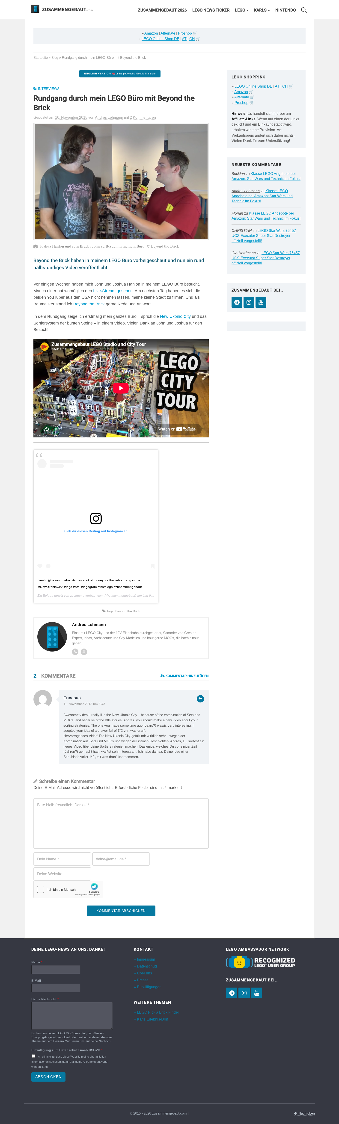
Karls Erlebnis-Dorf (152, 1019)
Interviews (48, 89)
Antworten (200, 698)
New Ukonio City (175, 316)
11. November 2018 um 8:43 (84, 704)
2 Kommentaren (143, 117)
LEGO (240, 10)
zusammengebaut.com (87, 595)
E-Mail (36, 980)
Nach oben (306, 1113)
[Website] (75, 652)
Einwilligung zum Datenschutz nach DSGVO (66, 1050)
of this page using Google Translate (119, 73)
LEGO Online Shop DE (160, 39)
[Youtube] (84, 652)
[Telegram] (237, 302)
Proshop (185, 33)
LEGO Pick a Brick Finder (158, 1012)
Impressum (146, 959)
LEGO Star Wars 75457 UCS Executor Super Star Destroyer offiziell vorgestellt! (264, 236)
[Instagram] (249, 302)
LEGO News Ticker (210, 10)
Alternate (168, 33)
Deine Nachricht (45, 999)
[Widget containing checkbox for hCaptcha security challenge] (68, 889)
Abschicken (48, 1077)
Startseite (40, 57)
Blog (54, 57)
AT (184, 39)
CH (192, 39)
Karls (260, 10)
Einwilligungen (149, 987)
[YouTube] (261, 302)
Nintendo (285, 10)
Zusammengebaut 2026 (162, 10)
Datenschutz (147, 966)
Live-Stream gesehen (113, 291)
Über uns (144, 973)
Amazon (151, 33)
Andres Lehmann (246, 191)
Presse (143, 980)
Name (36, 962)
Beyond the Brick (89, 304)
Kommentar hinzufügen (187, 676)
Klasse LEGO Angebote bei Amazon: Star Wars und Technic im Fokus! (262, 196)
